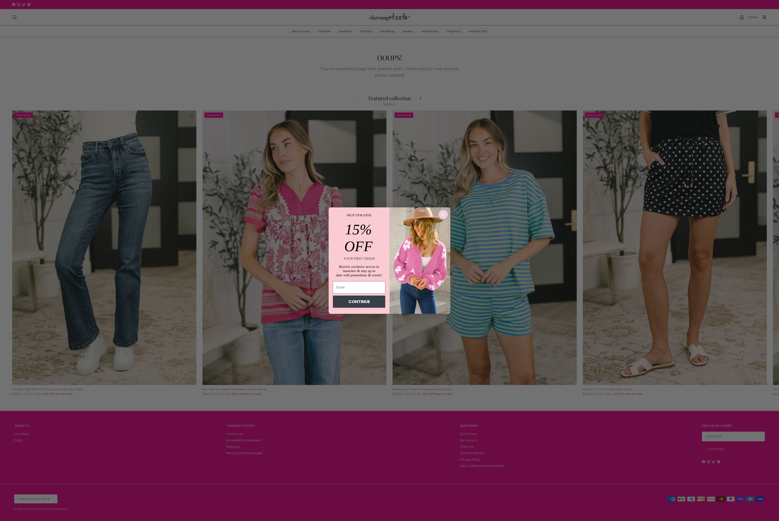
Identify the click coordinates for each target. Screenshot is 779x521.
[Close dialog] (443, 214)
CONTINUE (359, 301)
